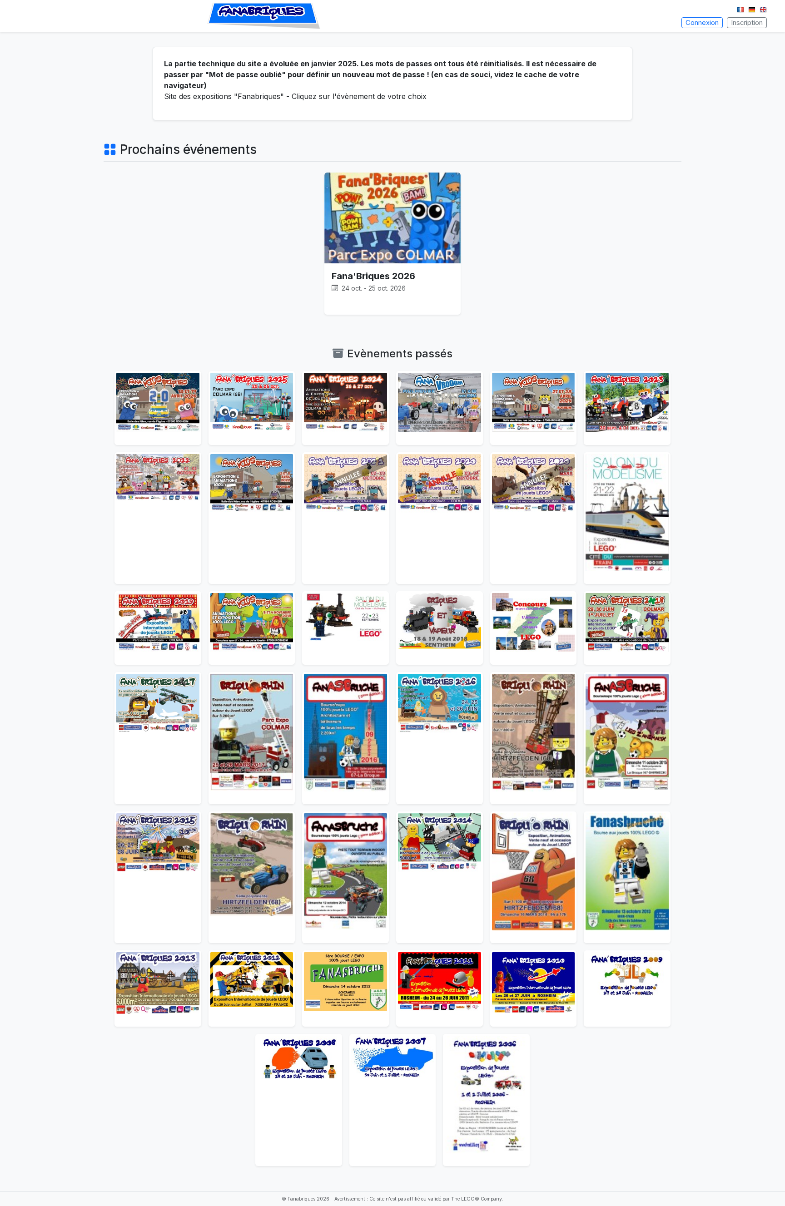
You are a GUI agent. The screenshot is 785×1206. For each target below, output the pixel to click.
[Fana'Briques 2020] (533, 518)
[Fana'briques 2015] (157, 877)
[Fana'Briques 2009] (627, 988)
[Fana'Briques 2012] (252, 988)
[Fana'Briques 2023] (627, 408)
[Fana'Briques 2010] (533, 988)
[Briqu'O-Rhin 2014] (533, 877)
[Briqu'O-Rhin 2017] (252, 738)
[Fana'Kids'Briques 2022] (252, 518)
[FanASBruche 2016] (345, 738)
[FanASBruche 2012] (345, 988)
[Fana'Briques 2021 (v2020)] (345, 518)
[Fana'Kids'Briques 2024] (533, 408)
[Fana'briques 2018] (627, 628)
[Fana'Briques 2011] (439, 988)
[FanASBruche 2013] (627, 877)
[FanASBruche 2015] (627, 738)
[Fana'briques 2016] (439, 738)
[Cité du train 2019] (627, 518)
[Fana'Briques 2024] (345, 408)
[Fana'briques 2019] (157, 628)
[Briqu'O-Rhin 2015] (252, 877)
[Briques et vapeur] (439, 628)
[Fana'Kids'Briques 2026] (157, 408)
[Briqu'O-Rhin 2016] (533, 738)
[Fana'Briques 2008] (298, 1100)
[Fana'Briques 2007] (392, 1100)
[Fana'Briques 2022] (157, 518)
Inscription (747, 23)
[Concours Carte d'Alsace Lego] (533, 628)
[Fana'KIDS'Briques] (252, 628)
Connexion (702, 23)
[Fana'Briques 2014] (439, 877)
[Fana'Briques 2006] (486, 1100)
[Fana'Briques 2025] (252, 408)
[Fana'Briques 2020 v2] (439, 518)
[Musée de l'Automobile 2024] (439, 408)
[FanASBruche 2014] (345, 877)
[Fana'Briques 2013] (157, 988)
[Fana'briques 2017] (157, 738)
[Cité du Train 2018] (345, 628)
